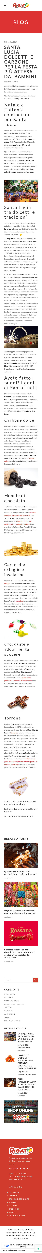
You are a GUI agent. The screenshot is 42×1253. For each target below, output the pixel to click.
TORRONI (8, 1007)
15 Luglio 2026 (8, 878)
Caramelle (7, 81)
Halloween (21, 1074)
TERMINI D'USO (25, 1177)
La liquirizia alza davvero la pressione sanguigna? (26, 1037)
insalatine (19, 601)
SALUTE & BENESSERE (12, 1021)
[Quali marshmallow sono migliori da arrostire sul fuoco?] (21, 855)
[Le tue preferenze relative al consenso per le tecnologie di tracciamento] (38, 1249)
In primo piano (31, 1074)
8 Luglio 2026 (8, 917)
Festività (15, 81)
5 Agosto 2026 (23, 1072)
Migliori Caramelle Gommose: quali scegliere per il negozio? (20, 911)
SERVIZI (7, 1017)
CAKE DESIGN (9, 1014)
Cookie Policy (23, 1238)
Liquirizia (21, 1047)
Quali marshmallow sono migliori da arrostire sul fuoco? (20, 872)
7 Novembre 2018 (10, 42)
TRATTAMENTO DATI (17, 1179)
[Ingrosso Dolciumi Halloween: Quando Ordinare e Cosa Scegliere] (10, 1058)
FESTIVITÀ (8, 1011)
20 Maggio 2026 (9, 961)
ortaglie (7, 583)
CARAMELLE (8, 997)
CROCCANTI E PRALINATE (14, 1004)
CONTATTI (13, 1174)
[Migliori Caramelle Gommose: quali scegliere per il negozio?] (21, 894)
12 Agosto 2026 (23, 1045)
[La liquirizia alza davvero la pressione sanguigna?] (10, 1036)
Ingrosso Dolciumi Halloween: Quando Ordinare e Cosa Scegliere (27, 1061)
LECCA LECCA (9, 994)
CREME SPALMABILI (11, 1001)
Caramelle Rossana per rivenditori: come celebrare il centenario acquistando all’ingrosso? (19, 953)
